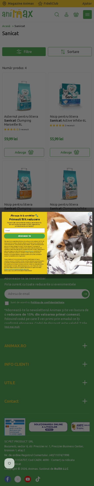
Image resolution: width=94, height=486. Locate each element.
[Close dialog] (89, 214)
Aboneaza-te (24, 236)
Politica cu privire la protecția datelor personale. (16, 269)
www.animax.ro (29, 251)
